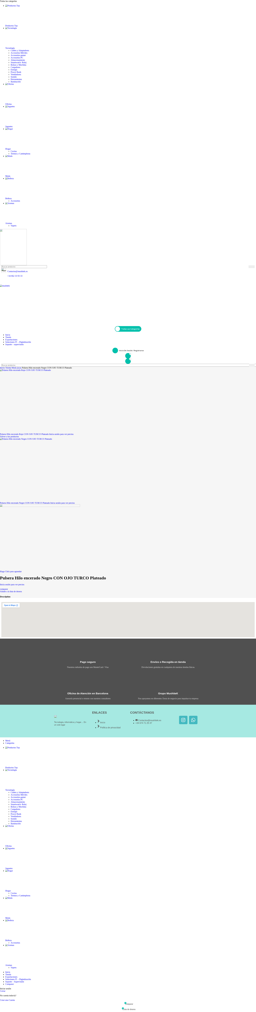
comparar (9, 984)
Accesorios (15, 201)
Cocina (14, 151)
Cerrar (2, 991)
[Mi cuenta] (128, 323)
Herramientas (16, 79)
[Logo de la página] (128, 247)
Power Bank (16, 72)
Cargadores (15, 67)
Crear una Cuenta (7, 1000)
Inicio (2, 368)
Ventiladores (16, 74)
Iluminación (16, 82)
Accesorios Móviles (19, 53)
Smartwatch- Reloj (18, 62)
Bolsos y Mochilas (18, 65)
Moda (14, 368)
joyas (19, 368)
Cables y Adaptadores (20, 50)
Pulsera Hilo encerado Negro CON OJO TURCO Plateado (25, 503)
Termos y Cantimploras (20, 154)
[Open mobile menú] (128, 282)
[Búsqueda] (252, 266)
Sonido (14, 77)
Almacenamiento (18, 60)
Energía (14, 70)
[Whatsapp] (193, 720)
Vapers (13, 226)
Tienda (8, 368)
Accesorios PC (17, 58)
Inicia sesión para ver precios (61, 434)
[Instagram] (183, 720)
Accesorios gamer (18, 55)
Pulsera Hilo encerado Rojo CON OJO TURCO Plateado (24, 434)
